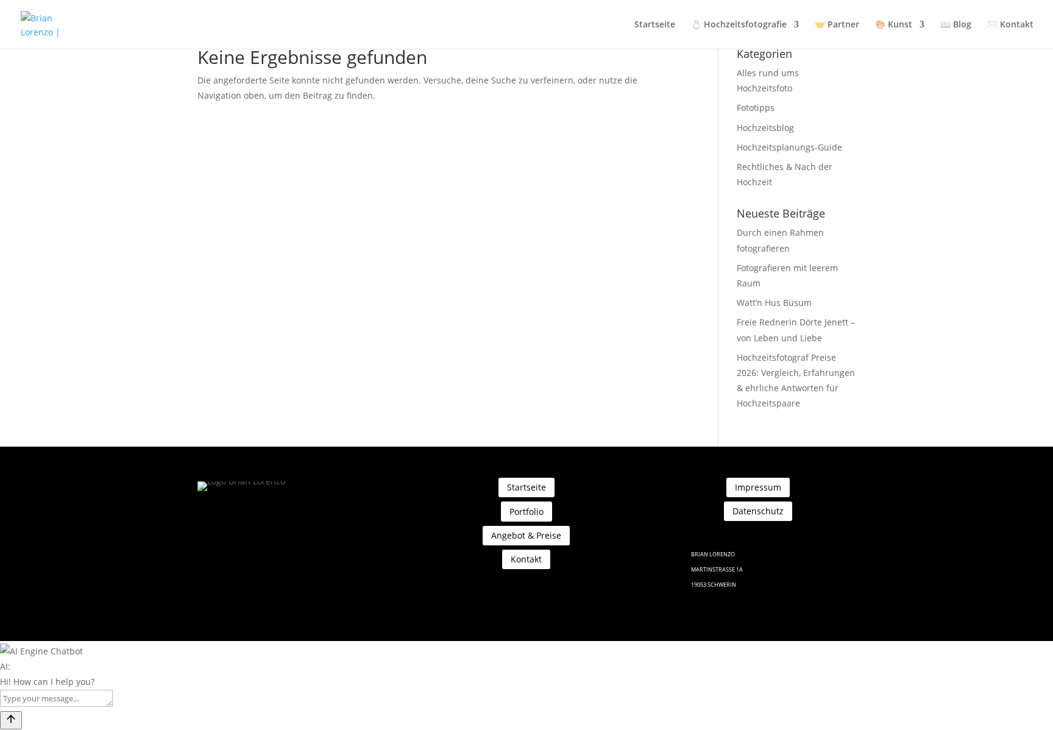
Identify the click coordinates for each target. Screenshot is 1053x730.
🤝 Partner (837, 25)
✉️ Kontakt (1010, 25)
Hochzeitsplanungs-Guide (789, 147)
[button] (526, 651)
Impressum (758, 487)
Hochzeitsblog (765, 127)
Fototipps (756, 107)
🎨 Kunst (893, 25)
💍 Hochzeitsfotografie (739, 25)
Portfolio (526, 511)
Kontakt (526, 559)
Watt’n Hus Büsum (774, 302)
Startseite (654, 25)
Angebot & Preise (526, 535)
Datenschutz (758, 511)
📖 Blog (955, 25)
